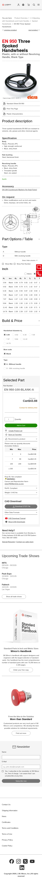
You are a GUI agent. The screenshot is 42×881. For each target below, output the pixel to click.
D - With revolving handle (15, 368)
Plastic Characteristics (15, 114)
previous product (10, 30)
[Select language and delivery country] (23, 4)
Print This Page (12, 109)
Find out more (21, 733)
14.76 (8, 343)
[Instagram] (18, 861)
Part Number (8, 386)
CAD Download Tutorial (16, 518)
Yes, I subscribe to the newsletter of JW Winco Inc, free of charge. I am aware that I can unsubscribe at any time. (22, 773)
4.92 (16, 335)
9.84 (16, 339)
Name (4, 752)
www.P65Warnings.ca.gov (14, 484)
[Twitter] (25, 861)
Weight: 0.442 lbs (11, 492)
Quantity (18, 419)
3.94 (8, 335)
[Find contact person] (39, 267)
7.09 (33, 335)
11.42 (25, 339)
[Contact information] (39, 274)
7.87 (8, 339)
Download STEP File (22, 506)
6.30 (24, 335)
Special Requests (8, 542)
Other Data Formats (12, 512)
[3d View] (36, 209)
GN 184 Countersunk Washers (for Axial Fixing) (19, 190)
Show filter (9, 264)
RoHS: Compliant (11, 488)
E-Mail (4, 761)
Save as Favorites (15, 435)
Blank (8, 354)
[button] (18, 4)
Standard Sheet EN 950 (15, 103)
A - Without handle (13, 364)
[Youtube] (32, 861)
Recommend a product (16, 439)
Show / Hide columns (28, 260)
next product (33, 30)
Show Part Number (24, 264)
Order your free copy (21, 670)
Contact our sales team (24, 542)
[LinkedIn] (22, 867)
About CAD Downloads (16, 522)
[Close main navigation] (38, 4)
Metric (29, 274)
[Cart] (28, 4)
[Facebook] (11, 861)
